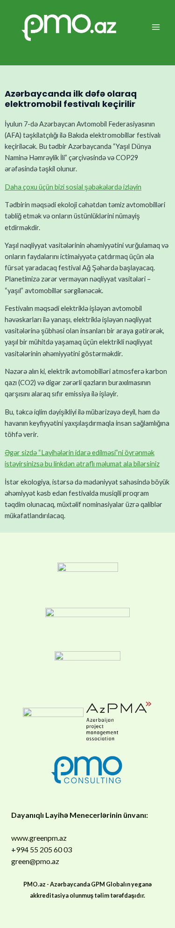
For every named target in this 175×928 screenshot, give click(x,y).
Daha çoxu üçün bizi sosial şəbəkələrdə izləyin (73, 187)
